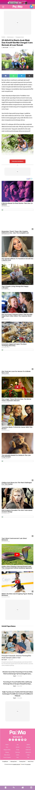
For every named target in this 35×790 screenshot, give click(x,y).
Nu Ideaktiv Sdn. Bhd (16, 764)
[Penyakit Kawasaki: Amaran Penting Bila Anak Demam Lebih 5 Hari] (17, 642)
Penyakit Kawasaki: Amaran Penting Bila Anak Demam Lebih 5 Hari (16, 656)
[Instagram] (13, 740)
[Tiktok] (19, 740)
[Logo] (17, 6)
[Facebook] (10, 740)
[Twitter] (16, 740)
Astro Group (28, 764)
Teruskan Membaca (17, 161)
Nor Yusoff (5, 47)
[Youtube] (22, 740)
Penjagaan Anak (20, 37)
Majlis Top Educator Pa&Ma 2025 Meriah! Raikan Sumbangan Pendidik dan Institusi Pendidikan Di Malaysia (17, 694)
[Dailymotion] (25, 740)
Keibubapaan (10, 37)
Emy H (14, 676)
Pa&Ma (3, 37)
